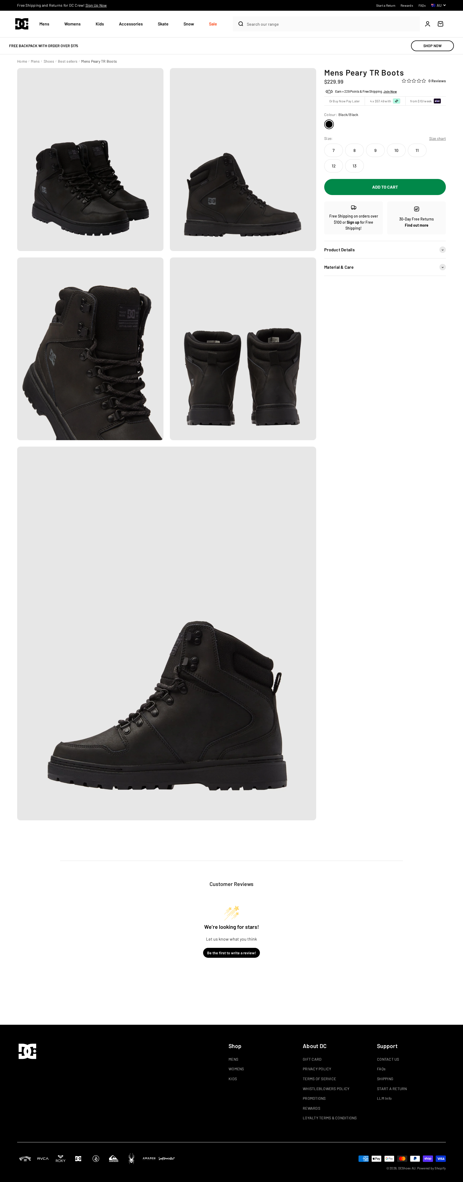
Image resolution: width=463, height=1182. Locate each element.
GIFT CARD (312, 1059)
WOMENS (236, 1069)
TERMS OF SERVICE (319, 1078)
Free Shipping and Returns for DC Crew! (62, 5)
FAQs (381, 1069)
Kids (100, 23)
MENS (233, 1059)
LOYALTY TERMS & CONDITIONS (330, 1118)
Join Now (390, 91)
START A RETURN (392, 1088)
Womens (72, 23)
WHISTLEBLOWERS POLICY (326, 1088)
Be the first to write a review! (231, 953)
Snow (189, 23)
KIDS (233, 1078)
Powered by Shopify (431, 1168)
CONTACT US (388, 1059)
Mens (44, 23)
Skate (163, 23)
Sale (213, 23)
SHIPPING (385, 1078)
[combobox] (332, 24)
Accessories (131, 23)
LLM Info (384, 1098)
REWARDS (311, 1108)
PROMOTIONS (314, 1098)
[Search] (238, 24)
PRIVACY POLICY (317, 1069)
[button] (46, 24)
